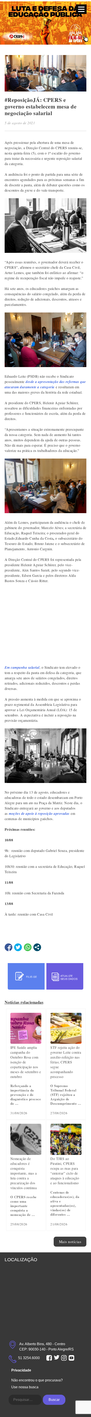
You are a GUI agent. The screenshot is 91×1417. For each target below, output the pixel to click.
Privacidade (21, 1370)
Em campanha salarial (22, 667)
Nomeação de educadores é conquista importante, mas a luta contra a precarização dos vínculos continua (23, 1173)
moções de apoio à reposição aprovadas (39, 813)
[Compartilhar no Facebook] (8, 947)
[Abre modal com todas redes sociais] (37, 947)
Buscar (54, 1400)
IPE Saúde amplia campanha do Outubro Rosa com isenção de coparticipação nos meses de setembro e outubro (25, 1062)
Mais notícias (70, 1241)
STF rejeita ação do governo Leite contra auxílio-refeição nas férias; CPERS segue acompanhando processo (65, 1062)
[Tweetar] (18, 947)
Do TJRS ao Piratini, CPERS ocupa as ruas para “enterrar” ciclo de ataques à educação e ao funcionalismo (64, 1170)
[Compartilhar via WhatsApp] (28, 947)
